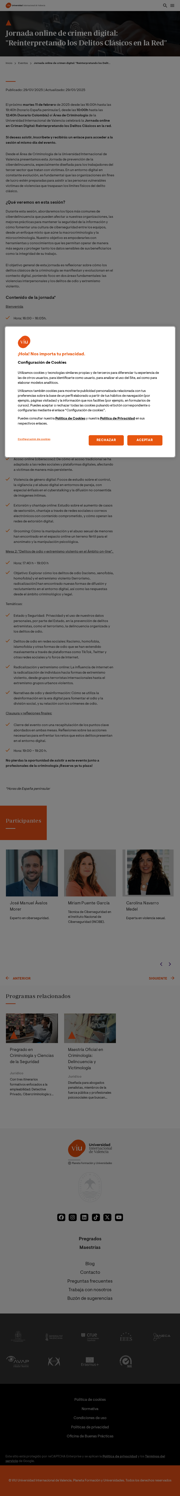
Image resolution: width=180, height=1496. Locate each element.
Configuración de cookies (34, 439)
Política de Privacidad (117, 419)
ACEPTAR (145, 440)
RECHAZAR (106, 440)
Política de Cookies (70, 419)
